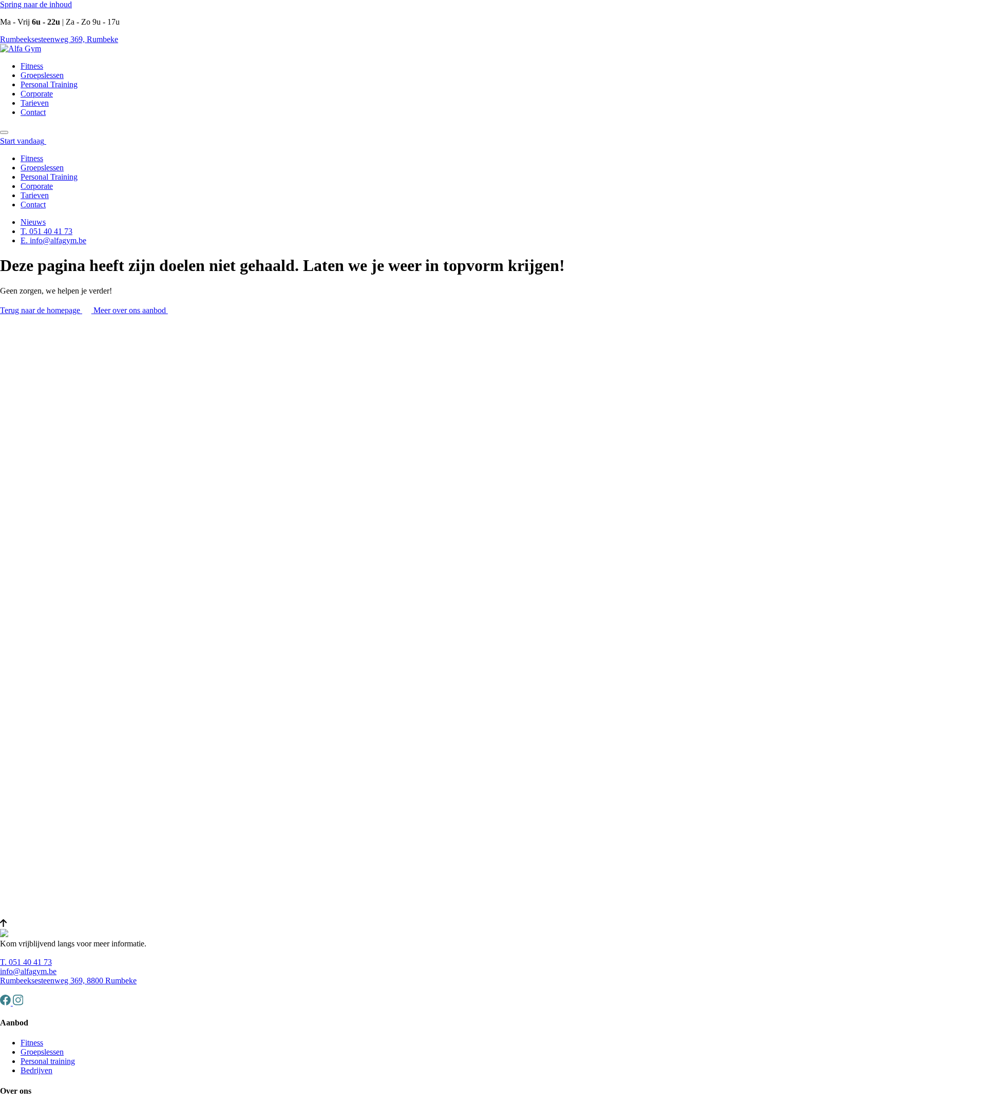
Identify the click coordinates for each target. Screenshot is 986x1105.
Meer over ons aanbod (130, 310)
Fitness (32, 66)
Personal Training (49, 84)
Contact (33, 112)
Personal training (48, 1061)
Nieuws (33, 222)
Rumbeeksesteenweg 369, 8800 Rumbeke (68, 980)
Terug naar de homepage (41, 310)
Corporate (37, 93)
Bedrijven (36, 1070)
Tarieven (35, 103)
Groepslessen (42, 75)
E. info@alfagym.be (53, 240)
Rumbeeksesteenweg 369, (59, 39)
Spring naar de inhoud (36, 4)
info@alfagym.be (28, 971)
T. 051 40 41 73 (46, 231)
